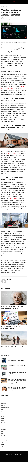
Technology (4, 440)
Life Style (3, 429)
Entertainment (4, 411)
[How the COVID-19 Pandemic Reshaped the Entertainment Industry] (14, 318)
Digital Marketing (5, 407)
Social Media (4, 435)
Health (2, 420)
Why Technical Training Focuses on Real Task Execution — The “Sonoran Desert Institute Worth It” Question (17, 381)
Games (2, 418)
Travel (2, 446)
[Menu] (2, 2)
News (18, 18)
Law (2, 427)
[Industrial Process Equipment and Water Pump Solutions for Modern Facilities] (4, 360)
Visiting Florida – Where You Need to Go (12, 346)
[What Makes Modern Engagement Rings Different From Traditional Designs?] (4, 389)
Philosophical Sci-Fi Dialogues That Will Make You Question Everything (12, 307)
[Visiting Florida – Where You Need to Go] (14, 338)
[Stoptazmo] (14, 2)
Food (2, 416)
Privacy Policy (18, 454)
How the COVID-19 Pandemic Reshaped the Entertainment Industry (13, 327)
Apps (2, 401)
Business (3, 405)
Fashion (3, 414)
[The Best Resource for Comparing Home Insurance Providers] (14, 30)
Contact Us (9, 454)
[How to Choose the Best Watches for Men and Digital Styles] (4, 374)
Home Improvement (5, 422)
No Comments (5, 19)
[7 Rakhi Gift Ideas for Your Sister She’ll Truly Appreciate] (4, 367)
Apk (2, 398)
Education (3, 409)
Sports (2, 437)
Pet (2, 433)
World (2, 442)
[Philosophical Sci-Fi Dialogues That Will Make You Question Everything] (14, 298)
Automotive (3, 403)
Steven (7, 18)
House (2, 424)
